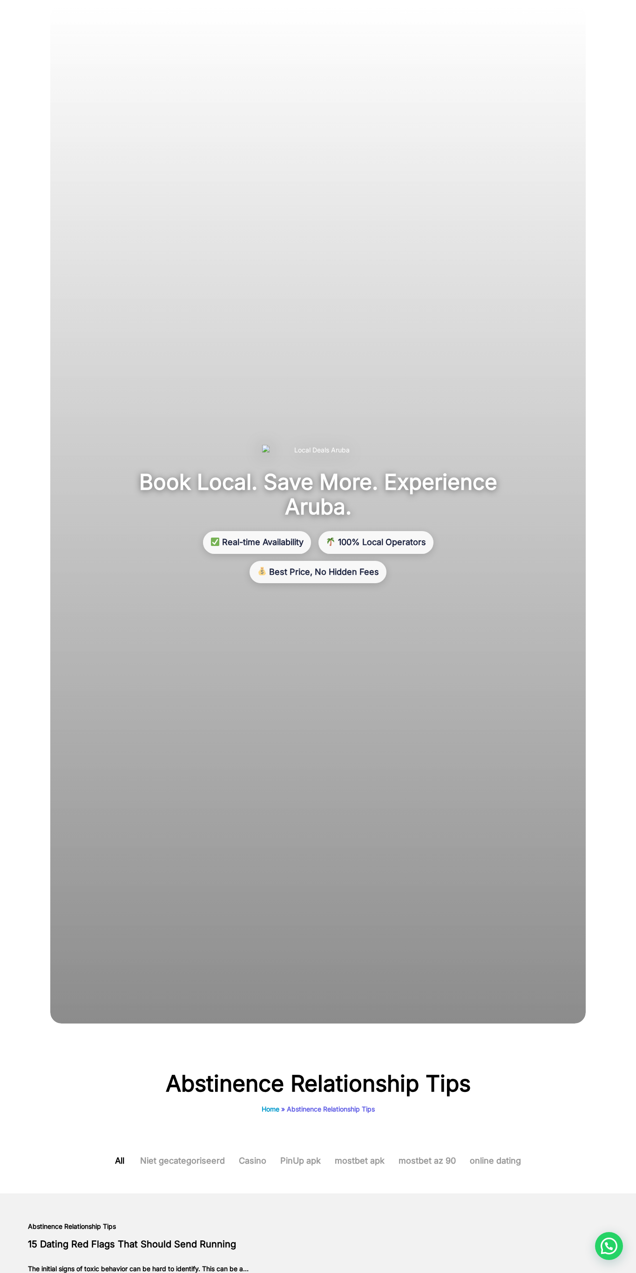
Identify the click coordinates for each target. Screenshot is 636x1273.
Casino (252, 1160)
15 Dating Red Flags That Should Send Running (132, 1244)
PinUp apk (300, 1160)
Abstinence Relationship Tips (72, 1226)
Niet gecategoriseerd (182, 1160)
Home (270, 1109)
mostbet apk (360, 1160)
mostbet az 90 (427, 1160)
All (119, 1160)
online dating (495, 1160)
